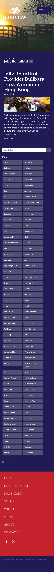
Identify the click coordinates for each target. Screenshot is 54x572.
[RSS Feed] (3, 462)
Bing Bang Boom (10, 265)
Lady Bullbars (29, 329)
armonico (7, 260)
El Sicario (7, 225)
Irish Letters (8, 311)
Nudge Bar (8, 357)
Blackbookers (29, 265)
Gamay (27, 288)
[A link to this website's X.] (13, 542)
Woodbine (28, 447)
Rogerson (7, 401)
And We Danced (30, 254)
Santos (27, 168)
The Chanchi (29, 429)
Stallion (27, 412)
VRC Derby (8, 447)
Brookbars (8, 271)
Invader (27, 306)
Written (6, 452)
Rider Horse (29, 395)
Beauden (7, 214)
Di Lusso (7, 283)
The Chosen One (10, 208)
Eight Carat (28, 283)
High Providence (10, 202)
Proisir (6, 383)
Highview (28, 162)
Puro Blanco (8, 389)
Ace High (28, 248)
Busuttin (27, 219)
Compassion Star (31, 277)
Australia (27, 191)
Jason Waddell (30, 311)
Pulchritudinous (30, 383)
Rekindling (8, 395)
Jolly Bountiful (9, 317)
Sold (5, 191)
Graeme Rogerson (11, 300)
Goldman (27, 294)
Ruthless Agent (30, 401)
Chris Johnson (9, 277)
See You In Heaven (31, 202)
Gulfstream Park (30, 196)
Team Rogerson (10, 429)
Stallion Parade (9, 418)
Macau (27, 334)
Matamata (28, 340)
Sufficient (28, 418)
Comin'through (30, 179)
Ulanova (7, 441)
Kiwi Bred (7, 329)
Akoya (26, 208)
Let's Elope (8, 334)
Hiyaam (6, 306)
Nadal (26, 237)
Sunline (27, 242)
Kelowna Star (29, 323)
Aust (26, 260)
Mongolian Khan (10, 352)
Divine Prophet (9, 173)
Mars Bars (8, 340)
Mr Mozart (28, 173)
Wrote (6, 162)
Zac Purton (28, 452)
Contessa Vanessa (11, 185)
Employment (8, 288)
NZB (5, 372)
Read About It (29, 389)
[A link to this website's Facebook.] (6, 542)
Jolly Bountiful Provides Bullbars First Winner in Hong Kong (24, 81)
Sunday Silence (10, 424)
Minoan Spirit (29, 346)
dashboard (19, 559)
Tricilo (6, 435)
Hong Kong (28, 185)
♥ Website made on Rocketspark (35, 559)
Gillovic (6, 294)
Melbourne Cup (10, 346)
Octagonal (28, 372)
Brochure (7, 219)
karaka (27, 317)
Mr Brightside (29, 352)
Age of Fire (8, 254)
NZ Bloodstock (30, 357)
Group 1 (27, 300)
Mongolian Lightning (11, 237)
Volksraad (28, 441)
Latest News (8, 179)
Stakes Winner (9, 412)
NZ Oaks (7, 363)
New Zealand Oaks (11, 242)
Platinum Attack (10, 378)
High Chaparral (9, 231)
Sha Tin (27, 406)
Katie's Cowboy (10, 323)
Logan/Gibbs (29, 231)
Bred (6, 196)
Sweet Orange (30, 424)
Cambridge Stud (30, 271)
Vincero (7, 248)
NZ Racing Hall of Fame (31, 365)
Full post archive (7, 459)
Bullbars (7, 168)
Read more (8, 138)
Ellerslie (27, 225)
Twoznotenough (30, 435)
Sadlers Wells (9, 406)
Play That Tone (30, 378)
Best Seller (28, 214)
